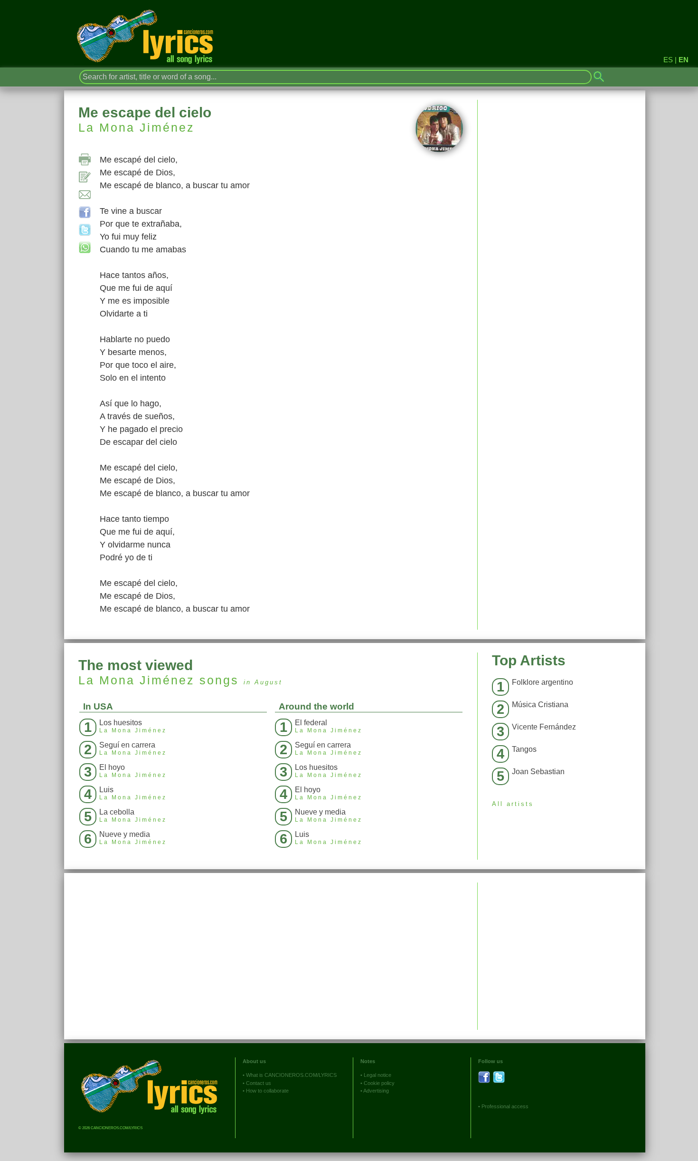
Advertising (376, 1091)
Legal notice (377, 1075)
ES (668, 60)
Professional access (504, 1106)
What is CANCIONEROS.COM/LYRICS (291, 1075)
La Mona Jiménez (136, 127)
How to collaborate (267, 1091)
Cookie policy (379, 1083)
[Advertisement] (561, 949)
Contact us (258, 1083)
